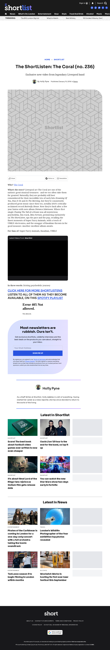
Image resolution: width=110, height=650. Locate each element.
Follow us (51, 178)
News (12, 14)
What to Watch (52, 18)
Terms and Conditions (63, 621)
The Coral (18, 184)
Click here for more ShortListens (35, 290)
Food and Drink (76, 14)
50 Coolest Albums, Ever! (92, 18)
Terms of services (40, 359)
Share (13, 178)
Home (47, 59)
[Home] (6, 14)
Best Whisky (70, 18)
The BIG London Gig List (30, 18)
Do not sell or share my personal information (61, 625)
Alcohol (90, 14)
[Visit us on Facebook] (103, 7)
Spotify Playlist (50, 298)
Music (99, 14)
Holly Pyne (44, 81)
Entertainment (44, 14)
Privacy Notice (30, 361)
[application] (38, 257)
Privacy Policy (78, 621)
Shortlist (59, 59)
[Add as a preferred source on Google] (55, 632)
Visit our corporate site (79, 641)
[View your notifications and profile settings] (92, 3)
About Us (29, 621)
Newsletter (63, 178)
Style (64, 14)
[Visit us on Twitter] (106, 7)
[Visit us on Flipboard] (99, 7)
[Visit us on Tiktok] (95, 7)
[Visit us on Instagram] (92, 7)
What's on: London (26, 14)
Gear (56, 14)
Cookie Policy (37, 625)
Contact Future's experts (44, 621)
